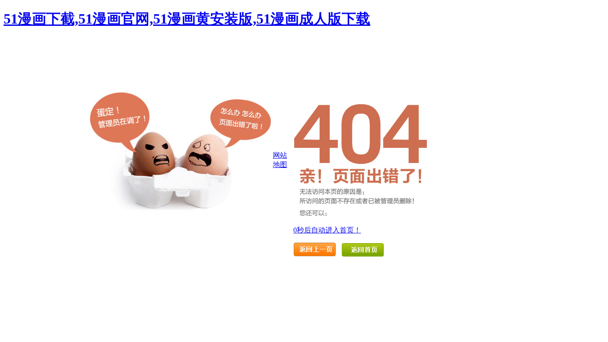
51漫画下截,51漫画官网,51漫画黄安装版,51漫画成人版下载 (187, 19)
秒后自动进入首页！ (327, 230)
